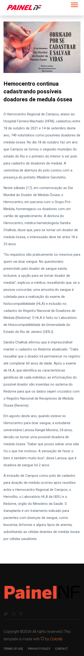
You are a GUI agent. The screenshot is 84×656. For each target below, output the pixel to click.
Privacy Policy (39, 648)
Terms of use (13, 648)
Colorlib (56, 639)
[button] (74, 4)
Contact (61, 648)
